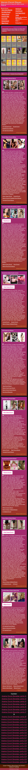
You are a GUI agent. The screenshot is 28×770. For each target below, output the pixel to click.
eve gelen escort (8, 412)
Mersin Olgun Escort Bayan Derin (3, 55)
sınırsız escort (7, 472)
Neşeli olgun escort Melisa (9, 137)
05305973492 (19, 58)
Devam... (4, 124)
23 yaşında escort (7, 630)
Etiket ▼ (17, 20)
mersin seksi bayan (7, 688)
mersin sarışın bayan (8, 507)
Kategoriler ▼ (18, 23)
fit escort (15, 584)
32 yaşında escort (7, 126)
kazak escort (16, 126)
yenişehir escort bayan (8, 200)
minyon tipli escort (7, 686)
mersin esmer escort (18, 686)
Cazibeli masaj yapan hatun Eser (10, 590)
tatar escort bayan (7, 386)
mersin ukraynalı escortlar (9, 628)
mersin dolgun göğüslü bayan (10, 324)
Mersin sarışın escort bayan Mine (24, 44)
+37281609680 (3, 45)
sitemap (17, 766)
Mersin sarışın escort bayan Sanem (3, 67)
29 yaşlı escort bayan (8, 130)
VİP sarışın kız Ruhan (7, 330)
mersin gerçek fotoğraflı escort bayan (12, 198)
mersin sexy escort (7, 264)
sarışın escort (14, 322)
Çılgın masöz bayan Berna (9, 78)
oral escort (7, 220)
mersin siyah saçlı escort (9, 388)
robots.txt (11, 766)
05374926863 (24, 46)
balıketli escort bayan (8, 128)
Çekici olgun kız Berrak (8, 636)
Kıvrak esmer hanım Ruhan (9, 458)
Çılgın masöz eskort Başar (9, 518)
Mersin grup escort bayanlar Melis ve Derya (19, 55)
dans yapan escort (7, 196)
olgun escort (7, 604)
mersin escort (17, 688)
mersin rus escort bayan (9, 266)
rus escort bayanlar (8, 392)
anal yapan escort (9, 287)
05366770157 (3, 58)
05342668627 (3, 70)
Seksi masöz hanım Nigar (8, 398)
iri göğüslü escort (7, 511)
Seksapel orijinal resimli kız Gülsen (11, 206)
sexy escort (16, 264)
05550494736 (8, 58)
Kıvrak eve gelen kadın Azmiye (10, 272)
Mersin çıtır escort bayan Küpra (8, 55)
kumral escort (6, 322)
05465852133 (19, 45)
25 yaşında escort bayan (9, 626)
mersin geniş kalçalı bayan (9, 390)
